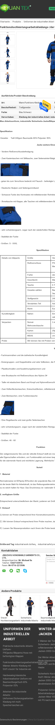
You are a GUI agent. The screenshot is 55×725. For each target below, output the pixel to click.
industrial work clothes (25, 544)
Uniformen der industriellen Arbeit (16, 634)
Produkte (17, 22)
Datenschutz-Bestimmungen (13, 720)
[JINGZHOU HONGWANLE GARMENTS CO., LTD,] (15, 8)
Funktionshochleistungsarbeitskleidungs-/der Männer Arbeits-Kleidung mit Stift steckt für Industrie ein (25, 665)
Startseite (42, 8)
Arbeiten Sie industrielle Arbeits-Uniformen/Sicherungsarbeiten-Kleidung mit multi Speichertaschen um (18, 698)
